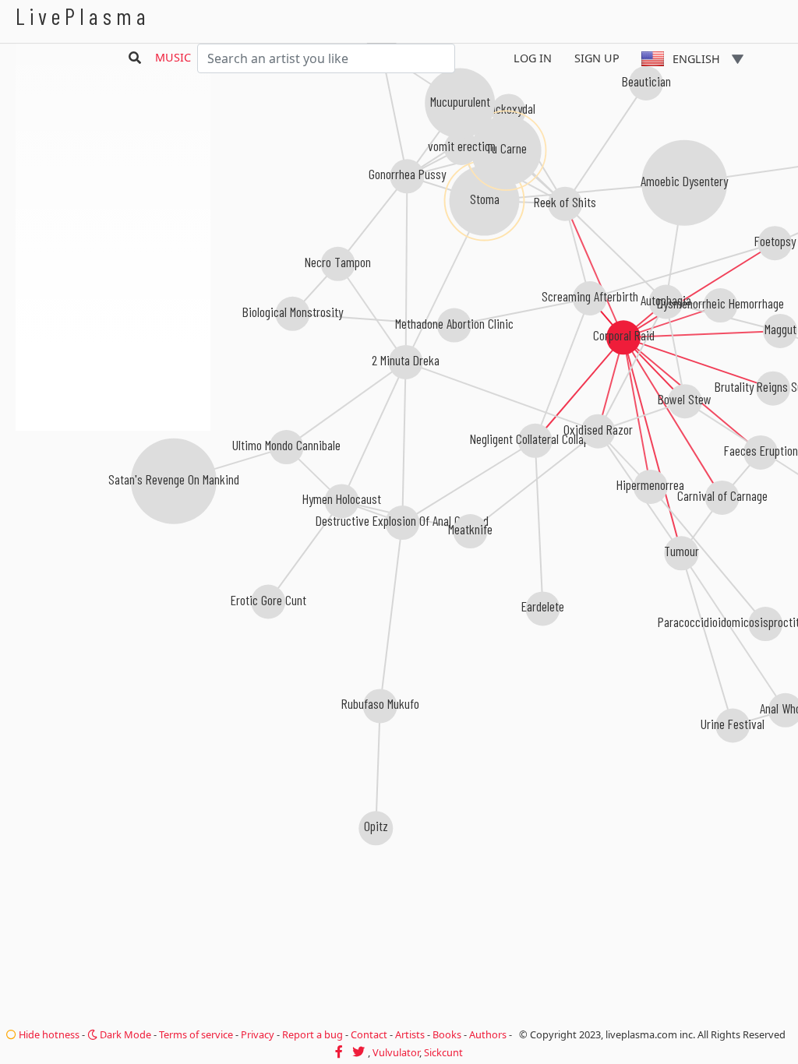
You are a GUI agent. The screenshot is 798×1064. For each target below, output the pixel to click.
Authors (488, 1034)
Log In (533, 58)
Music (173, 57)
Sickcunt (443, 1052)
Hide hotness (47, 1034)
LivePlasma (83, 16)
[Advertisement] (113, 514)
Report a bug (312, 1034)
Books (447, 1034)
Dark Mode (124, 1034)
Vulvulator (396, 1052)
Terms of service (196, 1034)
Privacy (257, 1034)
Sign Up (597, 58)
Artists (410, 1034)
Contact (369, 1034)
